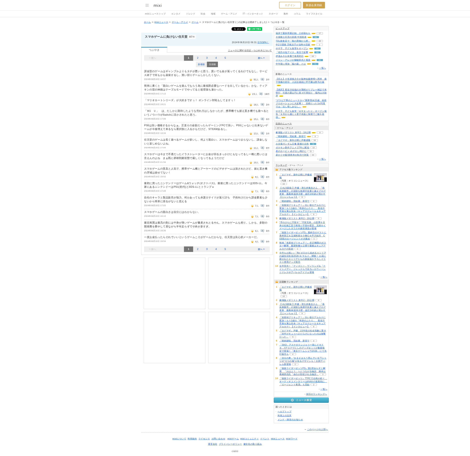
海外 (285, 13)
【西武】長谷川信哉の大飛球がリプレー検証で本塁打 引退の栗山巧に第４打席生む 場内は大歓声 (301, 92)
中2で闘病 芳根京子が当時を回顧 (293, 44)
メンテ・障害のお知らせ (290, 419)
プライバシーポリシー (230, 444)
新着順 (201, 64)
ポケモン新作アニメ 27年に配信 (292, 147)
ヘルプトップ (285, 411)
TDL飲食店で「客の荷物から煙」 (293, 41)
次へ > (261, 58)
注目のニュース (284, 123)
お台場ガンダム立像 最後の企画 (292, 144)
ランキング (281, 165)
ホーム (147, 22)
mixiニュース (161, 22)
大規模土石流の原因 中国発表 (291, 37)
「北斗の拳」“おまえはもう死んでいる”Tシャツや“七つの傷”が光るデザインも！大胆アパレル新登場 (302, 361)
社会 (203, 13)
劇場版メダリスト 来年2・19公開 (293, 132)
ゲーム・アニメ (229, 13)
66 (316, 37)
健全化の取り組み (252, 444)
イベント (264, 438)
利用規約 (192, 438)
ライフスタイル (314, 13)
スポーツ (273, 13)
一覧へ (322, 68)
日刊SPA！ (263, 42)
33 (313, 155)
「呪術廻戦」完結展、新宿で (291, 136)
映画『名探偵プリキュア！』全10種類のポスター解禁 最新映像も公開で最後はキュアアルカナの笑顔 (302, 245)
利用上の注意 (285, 415)
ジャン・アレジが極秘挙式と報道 (293, 60)
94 (317, 52)
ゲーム (195, 22)
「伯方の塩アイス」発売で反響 (292, 52)
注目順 (212, 64)
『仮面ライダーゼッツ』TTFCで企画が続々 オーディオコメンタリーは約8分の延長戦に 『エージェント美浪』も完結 (303, 381)
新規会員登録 (314, 5)
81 (320, 60)
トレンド (190, 13)
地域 (213, 13)
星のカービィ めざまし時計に (291, 151)
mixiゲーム (233, 438)
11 (311, 151)
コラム (297, 13)
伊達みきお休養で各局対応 (289, 56)
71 (315, 64)
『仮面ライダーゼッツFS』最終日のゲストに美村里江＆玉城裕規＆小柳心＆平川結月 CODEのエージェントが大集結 (302, 235)
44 (313, 56)
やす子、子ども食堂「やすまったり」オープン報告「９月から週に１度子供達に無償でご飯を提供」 (301, 114)
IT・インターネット (253, 13)
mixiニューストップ (155, 13)
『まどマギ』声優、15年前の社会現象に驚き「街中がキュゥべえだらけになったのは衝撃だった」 (302, 333)
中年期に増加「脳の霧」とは (291, 64)
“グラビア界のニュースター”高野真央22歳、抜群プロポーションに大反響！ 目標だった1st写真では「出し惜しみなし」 (301, 103)
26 (320, 41)
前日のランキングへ (316, 394)
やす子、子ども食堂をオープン (292, 48)
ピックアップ (283, 28)
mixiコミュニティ (249, 438)
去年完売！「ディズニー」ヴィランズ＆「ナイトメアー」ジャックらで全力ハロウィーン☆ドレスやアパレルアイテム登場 (302, 269)
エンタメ (175, 13)
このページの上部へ (317, 429)
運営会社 (212, 444)
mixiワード (291, 438)
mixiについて (179, 438)
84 (317, 49)
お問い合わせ (218, 438)
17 (320, 33)
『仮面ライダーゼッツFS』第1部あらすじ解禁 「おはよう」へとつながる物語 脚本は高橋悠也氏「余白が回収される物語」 (302, 371)
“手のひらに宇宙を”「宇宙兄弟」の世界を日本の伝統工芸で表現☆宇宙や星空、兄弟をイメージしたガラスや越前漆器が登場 (302, 225)
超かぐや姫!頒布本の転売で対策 (292, 155)
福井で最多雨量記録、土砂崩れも (293, 33)
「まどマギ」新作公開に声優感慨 (293, 140)
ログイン (290, 5)
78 (313, 144)
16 (315, 140)
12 (313, 148)
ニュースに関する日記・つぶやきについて (250, 50)
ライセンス (204, 438)
